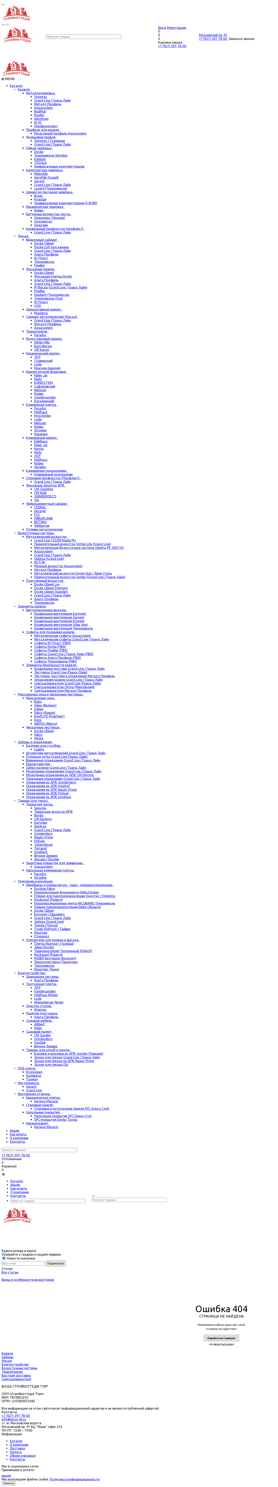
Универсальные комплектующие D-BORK (65, 203)
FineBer (39, 265)
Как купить (18, 1134)
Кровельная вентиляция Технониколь (63, 628)
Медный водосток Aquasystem (58, 566)
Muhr (38, 379)
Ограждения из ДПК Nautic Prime (51, 789)
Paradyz (40, 335)
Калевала (33, 1075)
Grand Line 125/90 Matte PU (55, 540)
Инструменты (29, 1083)
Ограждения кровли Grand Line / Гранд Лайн (68, 679)
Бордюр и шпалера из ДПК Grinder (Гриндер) (68, 1053)
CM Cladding (43, 489)
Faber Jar (41, 375)
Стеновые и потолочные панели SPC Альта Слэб (71, 1108)
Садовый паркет (39, 1031)
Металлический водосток (47, 537)
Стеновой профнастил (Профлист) (53, 478)
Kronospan (34, 1072)
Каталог (16, 86)
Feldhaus (40, 412)
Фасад (24, 236)
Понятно (8, 1483)
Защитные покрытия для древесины (55, 863)
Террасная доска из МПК (53, 811)
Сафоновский (44, 386)
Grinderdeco (43, 833)
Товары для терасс (34, 800)
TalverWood (43, 844)
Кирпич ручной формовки (47, 372)
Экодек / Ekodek (46, 859)
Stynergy (40, 97)
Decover (40, 511)
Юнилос (40, 1009)
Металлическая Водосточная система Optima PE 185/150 (79, 548)
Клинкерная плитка (42, 405)
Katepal (39, 159)
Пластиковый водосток (45, 580)
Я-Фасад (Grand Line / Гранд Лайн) (60, 287)
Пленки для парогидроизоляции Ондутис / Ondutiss (74, 896)
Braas (38, 196)
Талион (32, 1079)
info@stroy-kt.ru (14, 1419)
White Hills (42, 342)
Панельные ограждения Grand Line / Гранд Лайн (63, 778)
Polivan (39, 841)
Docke (38, 152)
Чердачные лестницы (43, 727)
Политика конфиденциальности (74, 1479)
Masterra (41, 313)
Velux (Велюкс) (45, 705)
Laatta (39, 749)
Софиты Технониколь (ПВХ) (55, 661)
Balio (38, 701)
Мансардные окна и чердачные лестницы (51, 694)
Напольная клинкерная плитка (50, 870)
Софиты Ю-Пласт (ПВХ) (52, 643)
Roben (39, 210)
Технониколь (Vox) (48, 298)
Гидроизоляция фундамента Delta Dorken (66, 892)
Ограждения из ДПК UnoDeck (48, 797)
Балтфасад (43, 346)
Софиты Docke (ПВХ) (50, 646)
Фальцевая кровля (41, 137)
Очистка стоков (39, 1006)
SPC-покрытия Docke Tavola (55, 1119)
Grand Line (34, 1090)
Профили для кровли (43, 130)
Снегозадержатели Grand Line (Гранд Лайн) (67, 683)
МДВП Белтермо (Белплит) (55, 958)
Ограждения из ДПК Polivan (47, 793)
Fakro (38, 734)
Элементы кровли (32, 606)
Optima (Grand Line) (49, 559)
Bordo (39, 815)
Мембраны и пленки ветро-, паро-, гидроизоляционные (70, 885)
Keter (38, 1028)
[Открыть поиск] (3, 24)
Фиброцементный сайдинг (47, 504)
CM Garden (42, 1035)
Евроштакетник (38, 764)
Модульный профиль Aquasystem (60, 133)
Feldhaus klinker (46, 995)
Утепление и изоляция (36, 881)
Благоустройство (32, 973)
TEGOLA (40, 163)
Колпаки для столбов (44, 745)
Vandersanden (45, 397)
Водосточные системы (36, 533)
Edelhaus (41, 441)
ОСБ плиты (27, 1068)
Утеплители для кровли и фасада (53, 940)
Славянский (43, 361)
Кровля (24, 89)
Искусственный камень (44, 339)
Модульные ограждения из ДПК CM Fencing (60, 775)
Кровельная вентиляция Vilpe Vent (61, 624)
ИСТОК (39, 562)
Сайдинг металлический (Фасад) (52, 317)
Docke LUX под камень (51, 247)
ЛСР (37, 357)
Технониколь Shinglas (51, 155)
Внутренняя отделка (34, 1094)
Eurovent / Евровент (49, 914)
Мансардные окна (41, 698)
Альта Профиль (46, 254)
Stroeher (40, 430)
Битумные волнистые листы (49, 214)
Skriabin (40, 467)
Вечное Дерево (46, 855)
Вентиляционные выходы (47, 610)
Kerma (39, 449)
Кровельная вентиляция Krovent (59, 621)
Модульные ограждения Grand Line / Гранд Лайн (63, 771)
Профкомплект (46, 126)
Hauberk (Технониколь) (51, 295)
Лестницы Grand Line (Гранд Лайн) (60, 672)
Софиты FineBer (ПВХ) (51, 650)
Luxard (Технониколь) (50, 188)
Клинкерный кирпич (42, 438)
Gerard (39, 181)
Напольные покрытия (43, 1112)
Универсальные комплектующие (59, 166)
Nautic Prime (43, 837)
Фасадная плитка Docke (53, 276)
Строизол (41, 936)
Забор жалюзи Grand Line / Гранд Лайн (56, 767)
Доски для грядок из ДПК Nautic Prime (64, 1061)
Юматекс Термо (46, 969)
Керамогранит (38, 1123)
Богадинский (44, 401)
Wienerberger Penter (49, 1002)
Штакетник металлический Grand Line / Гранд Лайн (65, 753)
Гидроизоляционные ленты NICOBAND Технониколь (74, 903)
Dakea (38, 709)
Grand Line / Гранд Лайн (52, 100)
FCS (37, 515)
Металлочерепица (41, 93)
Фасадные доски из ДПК (46, 485)
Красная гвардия (47, 368)
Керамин (41, 434)
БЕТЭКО (40, 522)
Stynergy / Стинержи (49, 141)
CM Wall (40, 493)
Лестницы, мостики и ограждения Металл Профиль (74, 676)
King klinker (42, 416)
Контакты (17, 1141)
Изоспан (40, 932)
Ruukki (39, 115)
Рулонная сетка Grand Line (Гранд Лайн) (57, 756)
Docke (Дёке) (44, 243)
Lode (38, 364)
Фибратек (41, 526)
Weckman (41, 119)
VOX (37, 306)
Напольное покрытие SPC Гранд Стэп (63, 1116)
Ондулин (41, 225)
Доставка (17, 1448)
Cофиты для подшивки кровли (51, 632)
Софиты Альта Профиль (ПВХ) (57, 657)
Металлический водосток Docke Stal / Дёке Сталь (73, 573)
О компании (19, 1138)
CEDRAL (40, 507)
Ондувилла (43, 221)
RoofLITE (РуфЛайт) (49, 716)
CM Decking (42, 819)
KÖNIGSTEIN (43, 383)
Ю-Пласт (41, 258)
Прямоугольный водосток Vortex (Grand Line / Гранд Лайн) (79, 577)
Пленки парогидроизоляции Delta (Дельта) (67, 907)
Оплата (16, 1452)
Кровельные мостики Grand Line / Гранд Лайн (69, 668)
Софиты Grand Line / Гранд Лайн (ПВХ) (63, 654)
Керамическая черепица (45, 207)
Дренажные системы (43, 976)
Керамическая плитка (43, 1097)
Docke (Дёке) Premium (51, 588)
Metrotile (41, 174)
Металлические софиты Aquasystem (62, 635)
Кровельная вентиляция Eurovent (60, 613)
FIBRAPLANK (43, 518)
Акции (14, 1130)
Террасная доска (40, 804)
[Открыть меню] (3, 4)
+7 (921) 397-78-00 (172, 46)
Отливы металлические (44, 529)
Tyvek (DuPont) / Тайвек (52, 929)
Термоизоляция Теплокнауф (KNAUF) (63, 951)
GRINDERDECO (45, 496)
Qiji (36, 500)
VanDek (40, 1042)
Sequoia (40, 808)
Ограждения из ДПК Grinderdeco (51, 782)
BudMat (40, 111)
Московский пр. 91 (213, 35)
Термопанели (37, 331)
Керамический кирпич (43, 353)
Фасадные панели (41, 269)
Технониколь (44, 262)
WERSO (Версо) (45, 723)
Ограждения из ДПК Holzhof (48, 786)
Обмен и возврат (23, 1455)
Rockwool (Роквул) (48, 899)
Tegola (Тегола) (46, 925)
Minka (38, 738)
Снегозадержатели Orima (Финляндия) (64, 687)
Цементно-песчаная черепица (50, 192)
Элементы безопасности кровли (52, 665)
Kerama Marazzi (46, 1101)
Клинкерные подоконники (47, 471)
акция (6, 1475)
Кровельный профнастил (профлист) (55, 229)
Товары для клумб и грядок (48, 1050)
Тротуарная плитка (42, 984)
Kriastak (40, 199)
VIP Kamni (41, 350)
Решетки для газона (42, 1013)
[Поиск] (93, 1196)
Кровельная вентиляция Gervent (59, 617)
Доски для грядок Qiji (51, 1064)
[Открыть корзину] (7, 24)
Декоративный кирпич (44, 309)
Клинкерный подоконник (53, 474)
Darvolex (40, 822)
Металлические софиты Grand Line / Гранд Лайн (71, 639)
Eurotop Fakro (44, 888)
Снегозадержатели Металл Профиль (63, 690)
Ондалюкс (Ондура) (49, 218)
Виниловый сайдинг (42, 240)
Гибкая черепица (39, 148)
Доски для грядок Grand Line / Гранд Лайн (67, 1057)
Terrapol (40, 848)
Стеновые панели (40, 1105)
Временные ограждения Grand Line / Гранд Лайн (63, 760)
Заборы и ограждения (36, 742)
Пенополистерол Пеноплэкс (56, 962)
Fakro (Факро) (44, 712)
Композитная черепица (45, 170)
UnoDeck (40, 852)
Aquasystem (43, 108)
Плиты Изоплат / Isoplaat (54, 943)
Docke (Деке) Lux (47, 584)
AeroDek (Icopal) (46, 177)
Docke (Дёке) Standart (51, 591)
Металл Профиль (47, 104)
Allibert (39, 1024)
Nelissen (40, 390)
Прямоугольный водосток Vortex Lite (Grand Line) (72, 544)
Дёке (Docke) (44, 947)
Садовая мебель (39, 1020)
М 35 (38, 122)
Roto (38, 720)
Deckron (40, 826)
